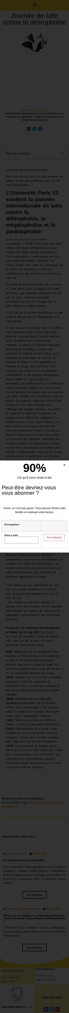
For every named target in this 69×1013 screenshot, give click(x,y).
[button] (64, 465)
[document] (34, 506)
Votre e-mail (11, 535)
